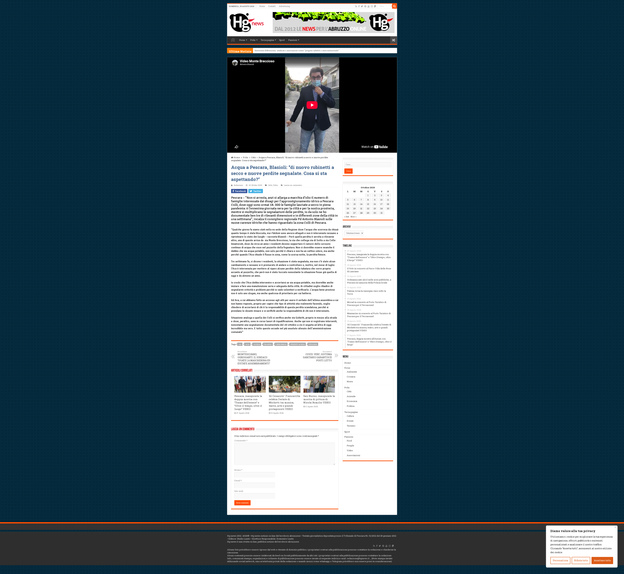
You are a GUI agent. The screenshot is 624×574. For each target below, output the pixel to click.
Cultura (350, 415)
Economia (352, 401)
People (350, 445)
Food (349, 440)
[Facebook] (359, 6)
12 (348, 204)
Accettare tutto (602, 560)
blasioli (268, 344)
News (350, 381)
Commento (240, 440)
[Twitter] (362, 6)
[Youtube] (368, 6)
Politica (350, 406)
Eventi (350, 420)
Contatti (272, 6)
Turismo (351, 425)
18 (388, 204)
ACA (247, 344)
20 (354, 208)
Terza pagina (267, 40)
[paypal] (375, 6)
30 (375, 212)
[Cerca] (394, 6)
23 (375, 208)
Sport (282, 40)
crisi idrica (281, 344)
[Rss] (356, 6)
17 (381, 204)
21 (361, 208)
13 (355, 204)
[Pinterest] (365, 6)
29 (368, 212)
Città (253, 157)
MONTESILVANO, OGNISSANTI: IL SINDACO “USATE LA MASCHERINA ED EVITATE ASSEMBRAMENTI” (254, 357)
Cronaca (351, 376)
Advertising (284, 6)
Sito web (238, 491)
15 (368, 204)
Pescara (313, 344)
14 (361, 204)
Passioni (292, 40)
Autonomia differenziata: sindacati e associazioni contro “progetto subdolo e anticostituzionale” (296, 50)
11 (388, 199)
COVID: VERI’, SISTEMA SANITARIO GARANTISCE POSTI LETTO (317, 356)
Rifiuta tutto (581, 560)
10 (381, 199)
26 (348, 212)
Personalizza (560, 560)
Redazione (238, 185)
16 (375, 204)
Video (275, 185)
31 (382, 212)
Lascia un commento (293, 185)
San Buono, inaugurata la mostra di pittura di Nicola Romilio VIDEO (319, 399)
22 (368, 208)
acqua (257, 344)
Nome (238, 469)
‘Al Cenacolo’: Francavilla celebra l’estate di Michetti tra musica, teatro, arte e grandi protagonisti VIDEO (284, 402)
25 (388, 208)
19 (348, 208)
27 (354, 212)
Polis (252, 40)
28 (361, 212)
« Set (346, 216)
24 (381, 208)
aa (240, 344)
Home (262, 6)
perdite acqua (298, 344)
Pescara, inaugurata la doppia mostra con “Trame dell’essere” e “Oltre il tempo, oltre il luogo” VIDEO (248, 402)
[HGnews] (247, 22)
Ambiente (352, 371)
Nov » (353, 216)
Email (238, 480)
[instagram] (371, 6)
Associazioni (353, 455)
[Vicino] (615, 527)
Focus (242, 40)
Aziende (351, 396)
